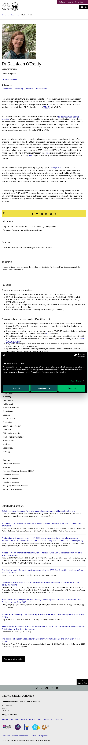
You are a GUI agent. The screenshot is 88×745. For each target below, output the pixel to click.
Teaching (19, 88)
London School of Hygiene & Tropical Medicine (10, 7)
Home (4, 15)
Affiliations (7, 88)
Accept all (72, 388)
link (48, 153)
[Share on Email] (51, 213)
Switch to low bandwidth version (71, 2)
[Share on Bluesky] (37, 213)
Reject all (16, 388)
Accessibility (6, 736)
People (18, 15)
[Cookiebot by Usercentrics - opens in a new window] (75, 355)
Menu (81, 7)
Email (11, 79)
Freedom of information (20, 736)
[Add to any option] (55, 213)
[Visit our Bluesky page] (36, 688)
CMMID (46, 107)
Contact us (59, 719)
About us (11, 15)
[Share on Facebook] (32, 213)
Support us (48, 719)
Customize (42, 388)
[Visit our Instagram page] (52, 688)
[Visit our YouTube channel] (46, 688)
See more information (13, 659)
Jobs (39, 719)
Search (86, 7)
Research (29, 88)
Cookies (33, 736)
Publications (41, 88)
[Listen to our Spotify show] (57, 688)
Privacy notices (43, 736)
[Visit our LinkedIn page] (41, 688)
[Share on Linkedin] (41, 213)
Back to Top (82, 683)
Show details (75, 381)
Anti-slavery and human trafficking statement (18, 719)
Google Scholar (57, 167)
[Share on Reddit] (46, 213)
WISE (48, 333)
